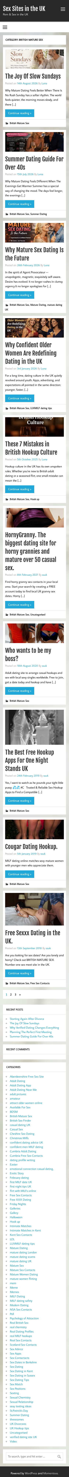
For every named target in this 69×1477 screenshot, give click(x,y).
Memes (14, 1292)
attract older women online (26, 1103)
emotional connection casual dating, (32, 1169)
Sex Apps (15, 1353)
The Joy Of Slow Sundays (33, 76)
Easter (13, 1164)
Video (13, 1441)
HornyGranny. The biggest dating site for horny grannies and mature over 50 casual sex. (30, 551)
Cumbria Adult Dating (23, 1151)
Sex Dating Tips (19, 1380)
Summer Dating (38, 214)
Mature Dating (38, 304)
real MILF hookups (21, 1336)
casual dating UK (20, 1125)
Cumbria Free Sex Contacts (26, 1155)
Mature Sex (17, 1265)
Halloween (16, 1217)
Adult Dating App (20, 1085)
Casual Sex (16, 1129)
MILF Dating (17, 1296)
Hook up (34, 499)
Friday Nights (18, 1204)
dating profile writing (22, 1160)
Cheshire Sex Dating (22, 1133)
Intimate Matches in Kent (25, 1230)
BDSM (14, 1111)
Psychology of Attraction (24, 1318)
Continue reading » (19, 113)
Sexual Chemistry (20, 1397)
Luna (44, 83)
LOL (12, 1239)
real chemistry (18, 1327)
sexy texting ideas (20, 1406)
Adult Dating (17, 1081)
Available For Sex (20, 1107)
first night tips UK (20, 1186)
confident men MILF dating (26, 1147)
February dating (19, 1177)
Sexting (14, 1393)
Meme (14, 1287)
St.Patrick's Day (19, 1410)
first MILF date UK (21, 1182)
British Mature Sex (19, 123)
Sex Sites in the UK (24, 8)
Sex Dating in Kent (21, 1371)
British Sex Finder (20, 1120)
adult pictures (18, 1094)
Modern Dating (19, 1305)
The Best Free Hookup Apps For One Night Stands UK (29, 761)
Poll (12, 1314)
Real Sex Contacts (20, 1340)
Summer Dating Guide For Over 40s (31, 1036)
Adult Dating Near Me (23, 1089)
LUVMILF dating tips (41, 408)
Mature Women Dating (24, 1274)
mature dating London (23, 1252)
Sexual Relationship (21, 1402)
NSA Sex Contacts (21, 1309)
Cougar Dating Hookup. (31, 846)
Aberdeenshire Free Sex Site (27, 1076)
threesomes (17, 1419)
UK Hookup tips (19, 1428)
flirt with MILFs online (23, 1191)
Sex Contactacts (19, 1358)
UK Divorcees (18, 1424)
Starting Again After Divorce (27, 1019)
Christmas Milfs (19, 1138)
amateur (15, 1098)
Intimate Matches (20, 1226)
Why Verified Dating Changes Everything (34, 1027)
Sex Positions (17, 1388)
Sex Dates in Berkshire (23, 1362)
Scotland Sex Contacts (23, 1344)
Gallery (14, 1213)
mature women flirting (23, 1278)
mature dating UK (20, 1261)
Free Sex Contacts (39, 983)
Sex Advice (16, 1349)
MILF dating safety (21, 1300)
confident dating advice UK (26, 1142)
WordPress (31, 1473)
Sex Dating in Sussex (22, 1375)
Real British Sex (19, 1322)
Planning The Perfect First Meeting (31, 1032)
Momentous (50, 1473)
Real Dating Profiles (21, 1331)
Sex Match (16, 1384)
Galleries (15, 1208)
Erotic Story (17, 1173)
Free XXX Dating (20, 1199)
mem (13, 1283)
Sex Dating (16, 1366)
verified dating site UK (23, 1437)
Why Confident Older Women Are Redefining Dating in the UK (31, 353)
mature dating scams (22, 1256)
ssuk (44, 574)
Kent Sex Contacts (21, 1235)
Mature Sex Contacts (22, 1270)
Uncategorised (37, 614)
